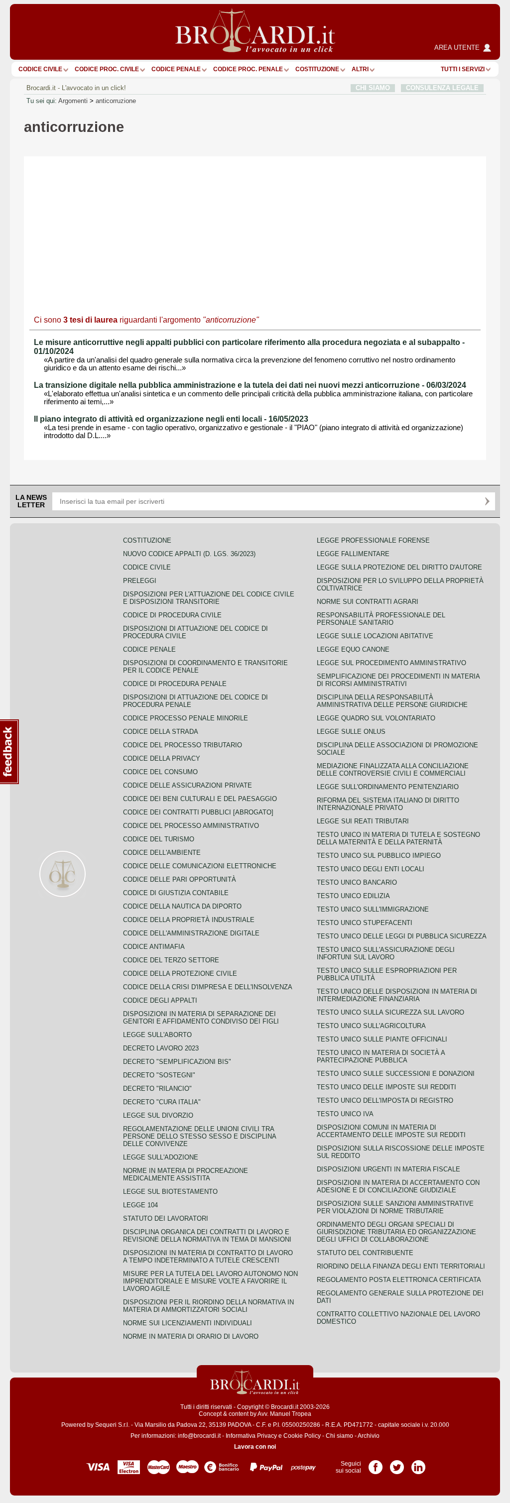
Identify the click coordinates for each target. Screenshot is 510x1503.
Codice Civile (40, 69)
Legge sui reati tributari (363, 821)
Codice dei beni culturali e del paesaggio (200, 799)
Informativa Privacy (251, 1435)
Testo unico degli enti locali (370, 869)
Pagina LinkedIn (418, 1463)
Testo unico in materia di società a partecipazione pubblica (381, 1056)
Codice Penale (176, 69)
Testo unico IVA (345, 1114)
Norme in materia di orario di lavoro (190, 1336)
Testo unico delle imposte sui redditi (386, 1087)
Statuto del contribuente (365, 1253)
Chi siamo (339, 1435)
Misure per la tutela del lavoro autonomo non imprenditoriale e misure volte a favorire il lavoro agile (210, 1281)
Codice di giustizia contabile (176, 893)
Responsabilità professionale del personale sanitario (381, 618)
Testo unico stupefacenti (364, 922)
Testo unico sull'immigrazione (373, 909)
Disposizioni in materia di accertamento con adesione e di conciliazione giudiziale (398, 1186)
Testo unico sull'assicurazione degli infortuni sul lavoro (386, 953)
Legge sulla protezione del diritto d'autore (399, 567)
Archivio (369, 1435)
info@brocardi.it (199, 1435)
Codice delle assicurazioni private (187, 785)
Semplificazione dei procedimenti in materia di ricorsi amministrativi (398, 680)
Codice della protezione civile (180, 973)
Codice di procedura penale (175, 684)
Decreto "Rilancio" (157, 1088)
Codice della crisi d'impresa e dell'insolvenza (207, 987)
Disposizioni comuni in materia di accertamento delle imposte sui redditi (391, 1131)
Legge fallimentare (353, 554)
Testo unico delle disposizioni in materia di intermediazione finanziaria (397, 995)
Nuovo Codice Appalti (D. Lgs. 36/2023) (189, 554)
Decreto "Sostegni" (159, 1075)
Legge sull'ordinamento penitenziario (388, 787)
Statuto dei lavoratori (165, 1218)
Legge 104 (140, 1205)
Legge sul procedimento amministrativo (391, 663)
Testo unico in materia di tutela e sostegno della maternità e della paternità (398, 838)
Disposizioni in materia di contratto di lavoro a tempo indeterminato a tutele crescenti (208, 1256)
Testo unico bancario (357, 882)
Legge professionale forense (373, 540)
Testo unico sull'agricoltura (371, 1026)
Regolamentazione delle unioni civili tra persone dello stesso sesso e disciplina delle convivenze (199, 1136)
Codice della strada (160, 731)
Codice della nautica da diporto (182, 906)
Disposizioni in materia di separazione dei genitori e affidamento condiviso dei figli (201, 1017)
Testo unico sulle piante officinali (382, 1039)
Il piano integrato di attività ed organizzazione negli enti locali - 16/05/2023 (171, 419)
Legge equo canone (353, 649)
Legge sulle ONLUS (351, 731)
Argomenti (73, 101)
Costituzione (317, 69)
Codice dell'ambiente (162, 852)
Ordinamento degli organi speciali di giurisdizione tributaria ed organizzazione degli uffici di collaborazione (396, 1232)
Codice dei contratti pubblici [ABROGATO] (198, 812)
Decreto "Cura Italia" (162, 1102)
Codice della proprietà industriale (189, 920)
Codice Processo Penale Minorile (185, 718)
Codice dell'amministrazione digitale (191, 933)
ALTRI (360, 69)
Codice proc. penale (248, 69)
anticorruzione (116, 101)
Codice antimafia (154, 946)
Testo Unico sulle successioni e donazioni (396, 1073)
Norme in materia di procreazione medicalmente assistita (185, 1174)
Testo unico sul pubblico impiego (379, 855)
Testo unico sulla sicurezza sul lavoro (390, 1012)
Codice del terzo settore (171, 960)
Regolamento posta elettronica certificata (399, 1279)
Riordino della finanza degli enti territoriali (401, 1266)
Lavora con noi (255, 1446)
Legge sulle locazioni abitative (375, 636)
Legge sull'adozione (160, 1157)
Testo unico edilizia (353, 896)
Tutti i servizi (463, 69)
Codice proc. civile (107, 69)
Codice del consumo (160, 772)
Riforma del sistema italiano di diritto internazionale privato (388, 804)
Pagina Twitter (397, 1463)
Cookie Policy (302, 1435)
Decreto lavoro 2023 (161, 1048)
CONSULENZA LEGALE (442, 88)
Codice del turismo (158, 839)
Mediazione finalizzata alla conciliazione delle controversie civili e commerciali (393, 769)
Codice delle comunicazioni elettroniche (199, 866)
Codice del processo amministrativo (191, 825)
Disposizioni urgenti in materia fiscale (388, 1169)
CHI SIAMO (373, 88)
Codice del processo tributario (182, 745)
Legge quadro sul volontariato (376, 718)
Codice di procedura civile (172, 615)
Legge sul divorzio (158, 1115)
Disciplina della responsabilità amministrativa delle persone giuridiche (392, 701)
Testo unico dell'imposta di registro (385, 1100)
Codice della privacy (161, 758)
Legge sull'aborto (157, 1035)
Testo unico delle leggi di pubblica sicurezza (402, 936)
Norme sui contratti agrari (367, 601)
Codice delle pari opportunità (179, 879)
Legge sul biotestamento (170, 1191)
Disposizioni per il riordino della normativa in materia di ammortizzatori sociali (208, 1305)
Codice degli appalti (160, 1000)
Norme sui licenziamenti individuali (187, 1323)
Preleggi (139, 580)
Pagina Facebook (375, 1463)
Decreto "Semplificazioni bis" (177, 1061)
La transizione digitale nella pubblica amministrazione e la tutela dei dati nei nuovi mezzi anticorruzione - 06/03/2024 (250, 385)
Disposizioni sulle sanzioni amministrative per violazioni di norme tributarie (395, 1207)
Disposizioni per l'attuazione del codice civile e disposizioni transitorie (208, 597)
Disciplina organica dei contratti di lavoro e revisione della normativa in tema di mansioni (207, 1235)
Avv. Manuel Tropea (284, 1413)
